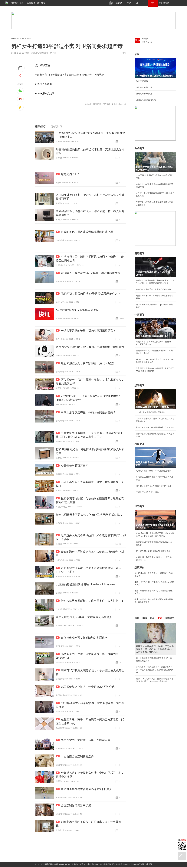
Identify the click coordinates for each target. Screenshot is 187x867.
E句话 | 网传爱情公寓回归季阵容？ (151, 412)
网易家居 (23, 38)
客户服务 (99, 864)
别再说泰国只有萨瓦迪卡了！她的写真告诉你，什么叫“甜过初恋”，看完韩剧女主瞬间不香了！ (155, 670)
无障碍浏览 (31, 3)
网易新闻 (145, 39)
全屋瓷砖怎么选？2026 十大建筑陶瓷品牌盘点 (84, 617)
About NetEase (65, 864)
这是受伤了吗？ (70, 174)
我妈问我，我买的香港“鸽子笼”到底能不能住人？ (90, 293)
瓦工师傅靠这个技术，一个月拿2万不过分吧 (87, 686)
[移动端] (111, 3)
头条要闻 (139, 148)
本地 (145, 618)
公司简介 (75, 864)
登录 (153, 3)
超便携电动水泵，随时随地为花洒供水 (84, 637)
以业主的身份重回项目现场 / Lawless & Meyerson (86, 584)
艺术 (160, 618)
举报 (124, 53)
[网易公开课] (120, 3)
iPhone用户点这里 (45, 93)
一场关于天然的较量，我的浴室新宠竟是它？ (88, 330)
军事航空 (170, 618)
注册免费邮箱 (164, 3)
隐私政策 (107, 864)
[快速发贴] (20, 68)
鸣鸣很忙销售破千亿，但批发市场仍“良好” (154, 289)
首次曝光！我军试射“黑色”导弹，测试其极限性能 (90, 273)
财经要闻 (139, 253)
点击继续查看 (42, 65)
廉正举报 (140, 864)
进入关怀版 (41, 3)
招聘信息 (91, 864)
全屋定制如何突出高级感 (76, 805)
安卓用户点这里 (43, 84)
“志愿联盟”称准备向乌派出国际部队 (77, 309)
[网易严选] (129, 3)
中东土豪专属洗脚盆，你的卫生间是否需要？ (88, 412)
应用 (21, 3)
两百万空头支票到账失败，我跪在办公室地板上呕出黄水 (90, 346)
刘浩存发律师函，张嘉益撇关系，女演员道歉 (155, 427)
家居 (137, 54)
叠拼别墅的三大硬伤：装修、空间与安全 (85, 740)
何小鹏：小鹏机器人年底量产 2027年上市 (154, 486)
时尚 (152, 618)
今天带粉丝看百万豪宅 (74, 465)
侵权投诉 (148, 864)
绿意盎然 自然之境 (144, 87)
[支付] (137, 3)
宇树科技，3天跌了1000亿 (147, 492)
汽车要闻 (139, 506)
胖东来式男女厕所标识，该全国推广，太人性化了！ (92, 600)
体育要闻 (139, 314)
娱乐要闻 (139, 385)
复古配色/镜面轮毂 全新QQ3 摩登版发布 (153, 551)
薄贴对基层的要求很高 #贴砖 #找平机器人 (86, 789)
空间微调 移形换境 (144, 93)
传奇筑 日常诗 (142, 81)
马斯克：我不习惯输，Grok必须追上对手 (153, 471)
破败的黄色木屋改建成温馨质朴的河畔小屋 (87, 231)
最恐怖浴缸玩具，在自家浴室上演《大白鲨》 (88, 363)
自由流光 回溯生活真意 (146, 100)
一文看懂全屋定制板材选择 (77, 756)
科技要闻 (139, 443)
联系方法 (83, 864)
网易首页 (14, 3)
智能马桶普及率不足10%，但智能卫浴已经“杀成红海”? (89, 514)
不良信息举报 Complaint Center (124, 864)
